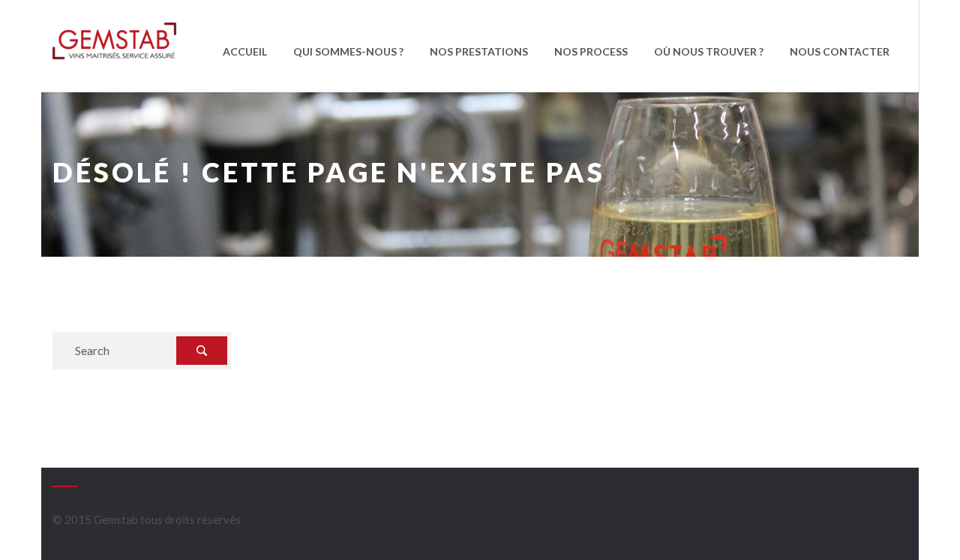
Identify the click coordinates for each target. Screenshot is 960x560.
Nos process (591, 51)
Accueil (245, 51)
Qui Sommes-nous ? (348, 51)
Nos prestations (479, 51)
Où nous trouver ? (709, 51)
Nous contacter (840, 51)
